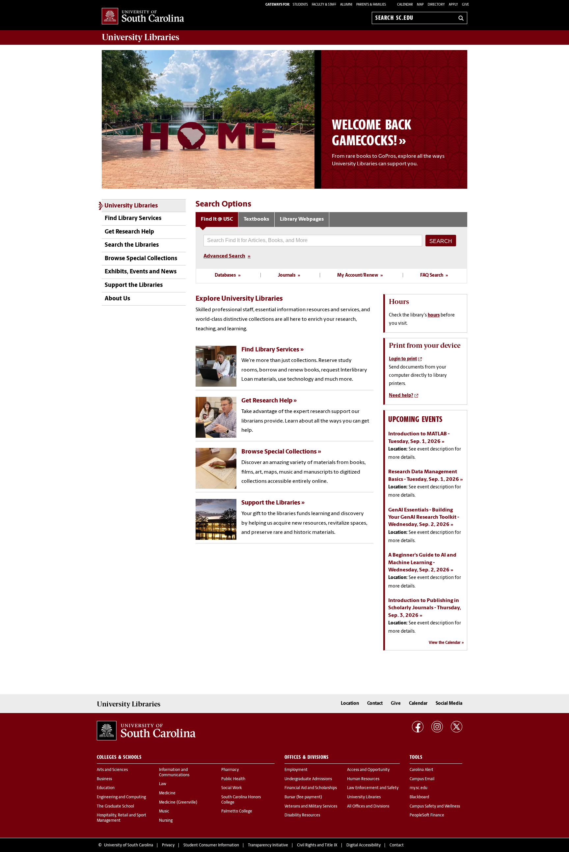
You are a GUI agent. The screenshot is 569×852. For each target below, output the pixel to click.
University (140, 37)
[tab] (217, 219)
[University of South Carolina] (146, 730)
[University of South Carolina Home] (143, 16)
